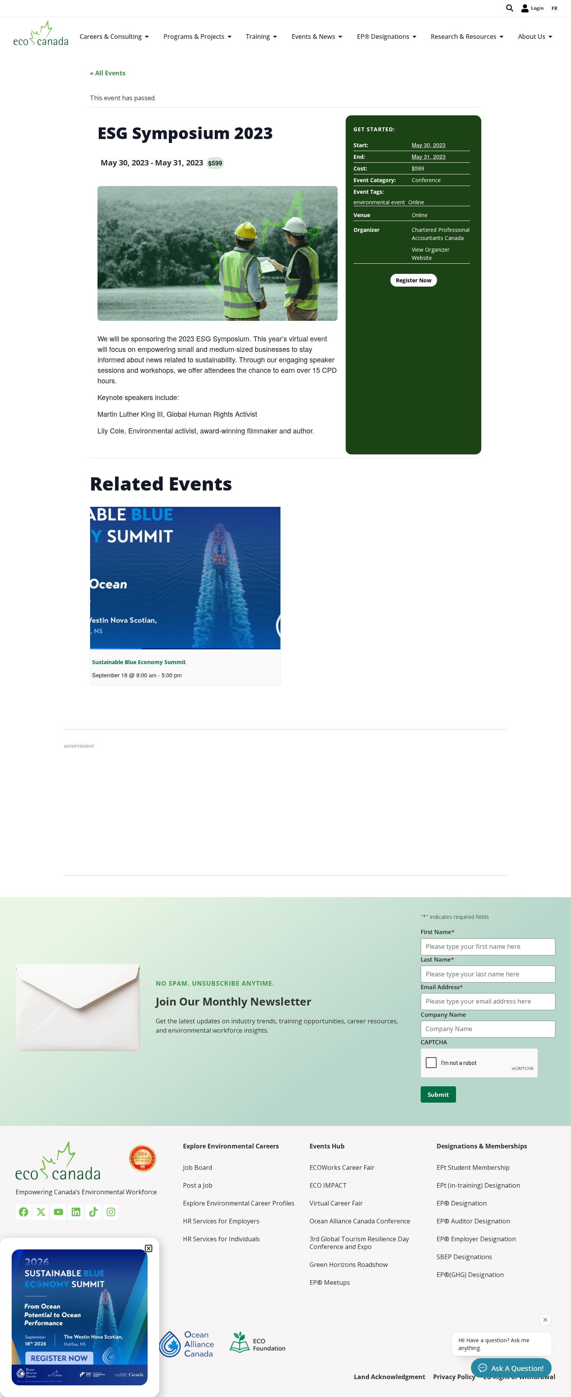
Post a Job (197, 1185)
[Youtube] (58, 1212)
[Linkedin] (76, 1212)
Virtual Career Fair (336, 1203)
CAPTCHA (434, 1042)
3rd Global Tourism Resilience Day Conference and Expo (359, 1243)
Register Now (414, 280)
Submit (438, 1094)
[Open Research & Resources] (501, 36)
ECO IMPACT (328, 1185)
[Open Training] (275, 36)
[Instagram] (110, 1212)
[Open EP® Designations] (414, 36)
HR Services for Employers (221, 1221)
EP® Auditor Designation (473, 1221)
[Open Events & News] (340, 36)
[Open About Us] (550, 36)
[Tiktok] (93, 1212)
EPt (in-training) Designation (478, 1185)
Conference (426, 180)
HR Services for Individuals (221, 1239)
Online (416, 202)
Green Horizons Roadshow (349, 1264)
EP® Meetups (330, 1282)
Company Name (443, 1014)
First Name (437, 932)
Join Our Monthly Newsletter (234, 1001)
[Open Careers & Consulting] (147, 36)
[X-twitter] (41, 1212)
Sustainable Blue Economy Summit (139, 662)
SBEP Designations (464, 1257)
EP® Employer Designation (476, 1239)
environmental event (379, 202)
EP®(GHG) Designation (470, 1274)
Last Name (437, 959)
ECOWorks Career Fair (342, 1167)
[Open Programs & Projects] (229, 36)
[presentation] (185, 578)
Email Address (442, 987)
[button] (148, 1248)
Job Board (197, 1167)
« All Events (107, 73)
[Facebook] (23, 1212)
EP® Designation (462, 1203)
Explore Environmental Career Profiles (238, 1203)
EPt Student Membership (473, 1167)
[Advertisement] (285, 807)
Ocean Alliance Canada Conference (360, 1221)
